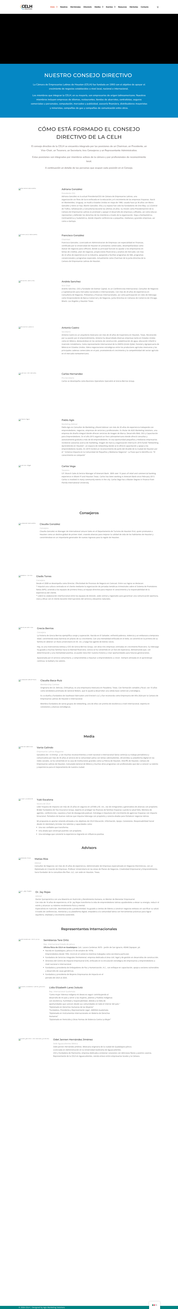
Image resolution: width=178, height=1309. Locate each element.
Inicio (52, 7)
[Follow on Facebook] (20, 1264)
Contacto (144, 7)
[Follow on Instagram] (20, 1267)
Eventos (109, 7)
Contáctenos (88, 47)
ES (156, 1305)
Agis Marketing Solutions (54, 1307)
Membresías (75, 7)
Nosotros (63, 7)
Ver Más (28, 1176)
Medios (97, 7)
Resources (122, 7)
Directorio (87, 7)
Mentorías (134, 7)
